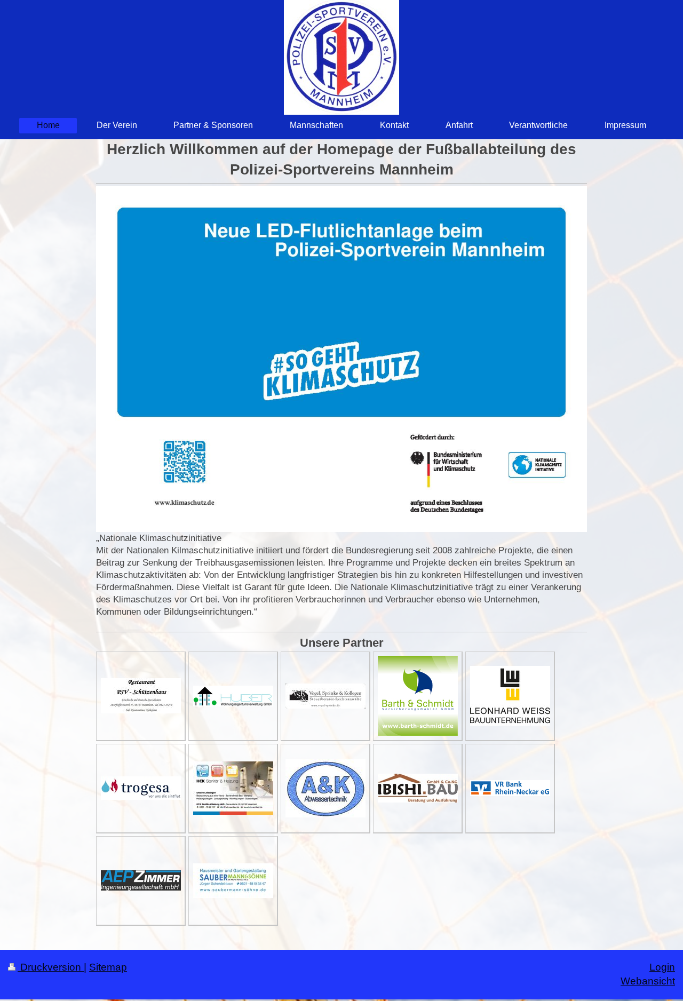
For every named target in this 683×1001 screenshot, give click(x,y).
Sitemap (108, 967)
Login (662, 967)
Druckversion (51, 967)
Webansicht (648, 981)
